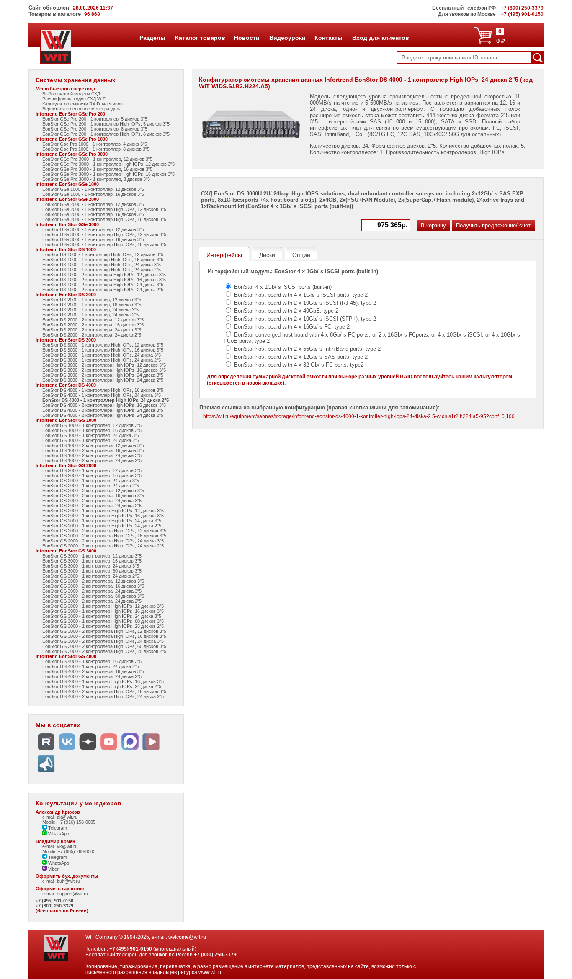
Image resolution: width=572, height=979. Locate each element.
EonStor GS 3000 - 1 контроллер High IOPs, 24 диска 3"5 (101, 616)
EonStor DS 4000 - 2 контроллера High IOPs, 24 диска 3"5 (102, 410)
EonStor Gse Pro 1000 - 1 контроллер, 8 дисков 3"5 (95, 149)
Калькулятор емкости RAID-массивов (82, 103)
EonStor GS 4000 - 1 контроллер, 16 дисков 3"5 (92, 661)
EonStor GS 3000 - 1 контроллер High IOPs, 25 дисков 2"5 (103, 626)
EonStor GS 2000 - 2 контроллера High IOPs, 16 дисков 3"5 (104, 535)
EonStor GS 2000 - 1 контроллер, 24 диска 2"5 (90, 485)
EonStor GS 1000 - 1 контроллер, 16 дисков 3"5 (92, 430)
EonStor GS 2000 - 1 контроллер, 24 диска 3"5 (90, 480)
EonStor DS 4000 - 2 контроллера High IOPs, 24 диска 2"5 (102, 415)
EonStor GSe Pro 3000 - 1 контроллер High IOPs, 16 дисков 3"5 (108, 174)
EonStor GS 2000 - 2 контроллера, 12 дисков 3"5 (93, 490)
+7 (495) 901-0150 (54, 900)
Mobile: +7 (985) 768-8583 (68, 851)
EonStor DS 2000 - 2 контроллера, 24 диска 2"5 (91, 334)
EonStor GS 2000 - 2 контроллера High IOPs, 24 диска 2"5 (103, 545)
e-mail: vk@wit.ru (59, 846)
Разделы (152, 37)
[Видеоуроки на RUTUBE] (46, 750)
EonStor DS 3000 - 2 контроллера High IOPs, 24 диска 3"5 (102, 375)
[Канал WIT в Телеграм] (46, 772)
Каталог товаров (200, 37)
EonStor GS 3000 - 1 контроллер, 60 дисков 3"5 (92, 570)
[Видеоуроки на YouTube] (108, 750)
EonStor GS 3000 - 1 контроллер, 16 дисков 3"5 (92, 560)
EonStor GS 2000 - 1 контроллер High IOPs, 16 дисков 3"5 (103, 515)
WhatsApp (58, 833)
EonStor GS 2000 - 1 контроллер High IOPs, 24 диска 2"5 (101, 525)
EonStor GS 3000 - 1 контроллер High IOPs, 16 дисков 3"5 (103, 611)
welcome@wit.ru (187, 937)
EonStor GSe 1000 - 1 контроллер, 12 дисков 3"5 (93, 189)
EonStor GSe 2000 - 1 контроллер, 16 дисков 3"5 (93, 214)
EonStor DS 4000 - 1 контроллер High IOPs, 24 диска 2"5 (105, 400)
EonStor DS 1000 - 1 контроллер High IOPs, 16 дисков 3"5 (102, 259)
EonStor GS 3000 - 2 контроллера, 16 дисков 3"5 (93, 585)
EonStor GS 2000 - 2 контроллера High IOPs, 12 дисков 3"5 (104, 530)
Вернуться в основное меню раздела (81, 108)
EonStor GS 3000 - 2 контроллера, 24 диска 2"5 (92, 601)
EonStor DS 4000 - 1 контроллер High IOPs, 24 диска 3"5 (101, 395)
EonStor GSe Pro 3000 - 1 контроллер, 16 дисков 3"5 (97, 169)
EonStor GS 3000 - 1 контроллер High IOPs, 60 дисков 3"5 (103, 621)
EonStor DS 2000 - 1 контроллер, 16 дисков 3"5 (91, 304)
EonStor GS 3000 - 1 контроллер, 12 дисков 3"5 (92, 555)
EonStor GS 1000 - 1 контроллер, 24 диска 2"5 (90, 440)
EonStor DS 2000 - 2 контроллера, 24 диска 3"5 (91, 329)
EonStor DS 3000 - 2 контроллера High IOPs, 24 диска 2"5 (102, 380)
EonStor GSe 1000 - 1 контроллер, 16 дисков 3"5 (93, 194)
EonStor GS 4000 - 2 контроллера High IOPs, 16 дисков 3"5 (104, 691)
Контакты (328, 37)
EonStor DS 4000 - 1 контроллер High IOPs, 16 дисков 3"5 (102, 390)
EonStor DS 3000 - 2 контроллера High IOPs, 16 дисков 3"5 (104, 370)
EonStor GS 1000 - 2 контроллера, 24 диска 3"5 (92, 455)
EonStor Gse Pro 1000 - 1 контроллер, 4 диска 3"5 (94, 143)
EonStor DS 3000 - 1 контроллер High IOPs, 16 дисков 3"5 (102, 349)
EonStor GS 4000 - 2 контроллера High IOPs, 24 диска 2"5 (103, 696)
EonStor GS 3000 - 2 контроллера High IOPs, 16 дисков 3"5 (104, 636)
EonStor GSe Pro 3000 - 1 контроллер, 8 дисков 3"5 (96, 179)
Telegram (57, 827)
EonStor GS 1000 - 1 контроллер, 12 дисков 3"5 (92, 425)
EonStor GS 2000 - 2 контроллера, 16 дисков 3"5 (93, 495)
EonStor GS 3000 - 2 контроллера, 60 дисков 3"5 (93, 596)
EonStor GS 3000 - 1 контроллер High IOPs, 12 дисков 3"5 (103, 606)
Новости (246, 37)
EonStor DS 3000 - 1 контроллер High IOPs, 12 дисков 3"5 (102, 344)
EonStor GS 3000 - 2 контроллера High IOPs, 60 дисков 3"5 (104, 646)
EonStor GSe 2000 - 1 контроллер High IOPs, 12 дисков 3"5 (104, 209)
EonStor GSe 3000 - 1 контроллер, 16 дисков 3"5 (93, 239)
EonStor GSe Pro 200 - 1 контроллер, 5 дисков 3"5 (94, 118)
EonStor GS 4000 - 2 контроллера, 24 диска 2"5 (92, 676)
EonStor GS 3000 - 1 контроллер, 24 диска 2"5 (90, 575)
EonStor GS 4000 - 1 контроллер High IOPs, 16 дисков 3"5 (103, 681)
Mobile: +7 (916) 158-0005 (68, 822)
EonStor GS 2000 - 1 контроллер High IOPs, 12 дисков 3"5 (103, 510)
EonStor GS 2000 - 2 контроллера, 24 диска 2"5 (92, 505)
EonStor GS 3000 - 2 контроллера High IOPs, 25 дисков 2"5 (104, 651)
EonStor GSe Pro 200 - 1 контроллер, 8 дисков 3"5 (94, 128)
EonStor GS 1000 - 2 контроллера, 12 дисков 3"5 (93, 445)
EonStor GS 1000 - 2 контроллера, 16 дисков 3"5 (93, 450)
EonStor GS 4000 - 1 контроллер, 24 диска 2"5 (90, 666)
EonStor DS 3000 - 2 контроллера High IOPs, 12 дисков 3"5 (104, 364)
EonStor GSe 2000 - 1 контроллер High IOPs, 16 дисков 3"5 (104, 219)
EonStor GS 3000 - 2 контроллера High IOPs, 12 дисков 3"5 (104, 631)
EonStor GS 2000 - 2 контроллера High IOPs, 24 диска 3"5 (103, 540)
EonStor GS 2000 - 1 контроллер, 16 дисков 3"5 (92, 475)
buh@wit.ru (68, 881)
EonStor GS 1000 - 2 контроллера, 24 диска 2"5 (92, 460)
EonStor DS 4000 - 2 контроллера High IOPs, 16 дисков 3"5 (104, 405)
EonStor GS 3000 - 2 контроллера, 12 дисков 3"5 (93, 580)
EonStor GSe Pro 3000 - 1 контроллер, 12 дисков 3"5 (97, 159)
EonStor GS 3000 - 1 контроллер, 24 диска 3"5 (90, 565)
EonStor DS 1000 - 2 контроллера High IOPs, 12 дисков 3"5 (104, 274)
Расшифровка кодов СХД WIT (74, 98)
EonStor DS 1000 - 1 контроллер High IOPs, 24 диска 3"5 (101, 264)
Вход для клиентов (380, 37)
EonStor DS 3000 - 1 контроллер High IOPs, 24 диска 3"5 (101, 354)
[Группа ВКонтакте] (67, 750)
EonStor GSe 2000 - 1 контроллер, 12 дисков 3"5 (93, 204)
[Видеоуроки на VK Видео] (150, 750)
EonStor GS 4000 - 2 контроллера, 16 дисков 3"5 (93, 671)
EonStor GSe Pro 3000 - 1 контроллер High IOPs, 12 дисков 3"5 (108, 164)
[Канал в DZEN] (87, 750)
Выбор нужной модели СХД (71, 93)
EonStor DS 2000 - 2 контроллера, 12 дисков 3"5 (93, 319)
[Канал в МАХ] (129, 750)
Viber (53, 868)
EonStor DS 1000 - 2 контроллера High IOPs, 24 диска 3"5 (102, 284)
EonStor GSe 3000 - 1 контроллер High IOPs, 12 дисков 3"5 (104, 234)
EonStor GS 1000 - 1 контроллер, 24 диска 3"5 (90, 435)
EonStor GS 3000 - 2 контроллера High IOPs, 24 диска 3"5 (103, 641)
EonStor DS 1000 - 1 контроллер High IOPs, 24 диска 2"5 (101, 269)
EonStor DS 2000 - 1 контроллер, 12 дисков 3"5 (91, 299)
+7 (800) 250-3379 (54, 905)
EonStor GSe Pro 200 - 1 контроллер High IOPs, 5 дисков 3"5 (106, 123)
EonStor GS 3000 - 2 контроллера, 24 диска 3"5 (92, 591)
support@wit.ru (72, 893)
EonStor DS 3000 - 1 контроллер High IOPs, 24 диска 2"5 (101, 359)
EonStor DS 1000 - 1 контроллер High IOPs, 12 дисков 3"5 (102, 254)
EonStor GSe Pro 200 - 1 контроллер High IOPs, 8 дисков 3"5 (106, 133)
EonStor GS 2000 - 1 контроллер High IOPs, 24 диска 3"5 (101, 520)
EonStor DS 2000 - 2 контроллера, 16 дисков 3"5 (93, 324)
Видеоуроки (287, 37)
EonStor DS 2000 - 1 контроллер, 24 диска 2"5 (90, 314)
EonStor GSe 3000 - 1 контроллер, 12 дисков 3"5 (93, 229)
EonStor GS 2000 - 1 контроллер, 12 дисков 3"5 (92, 470)
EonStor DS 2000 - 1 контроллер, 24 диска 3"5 (90, 309)
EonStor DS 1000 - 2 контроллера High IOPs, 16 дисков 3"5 (104, 279)
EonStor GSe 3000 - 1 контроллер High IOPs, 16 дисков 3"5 (104, 244)
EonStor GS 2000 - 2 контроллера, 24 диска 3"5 (92, 500)
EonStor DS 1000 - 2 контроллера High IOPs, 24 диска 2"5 (102, 289)
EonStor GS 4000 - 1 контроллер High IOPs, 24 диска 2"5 (101, 686)
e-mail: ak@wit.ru (59, 817)
